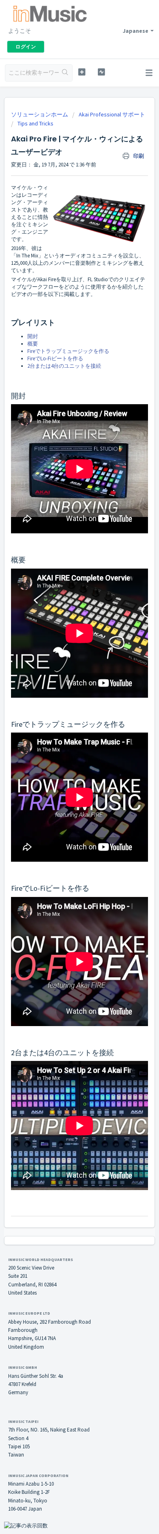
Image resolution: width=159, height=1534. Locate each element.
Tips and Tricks (35, 123)
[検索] (65, 73)
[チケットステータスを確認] (101, 72)
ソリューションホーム (40, 114)
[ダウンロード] (64, 783)
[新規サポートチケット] (81, 72)
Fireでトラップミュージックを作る (68, 351)
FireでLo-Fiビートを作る (55, 358)
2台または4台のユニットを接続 (64, 365)
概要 (32, 343)
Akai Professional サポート (112, 114)
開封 (32, 336)
